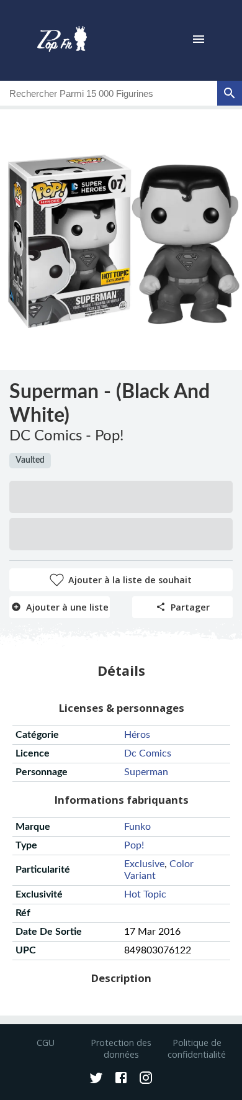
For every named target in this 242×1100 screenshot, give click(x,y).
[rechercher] (229, 93)
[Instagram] (145, 1079)
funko (137, 827)
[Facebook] (121, 1079)
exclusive (144, 864)
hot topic (145, 894)
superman (146, 772)
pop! (134, 845)
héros (137, 735)
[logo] (62, 40)
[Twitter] (96, 1079)
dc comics (147, 753)
